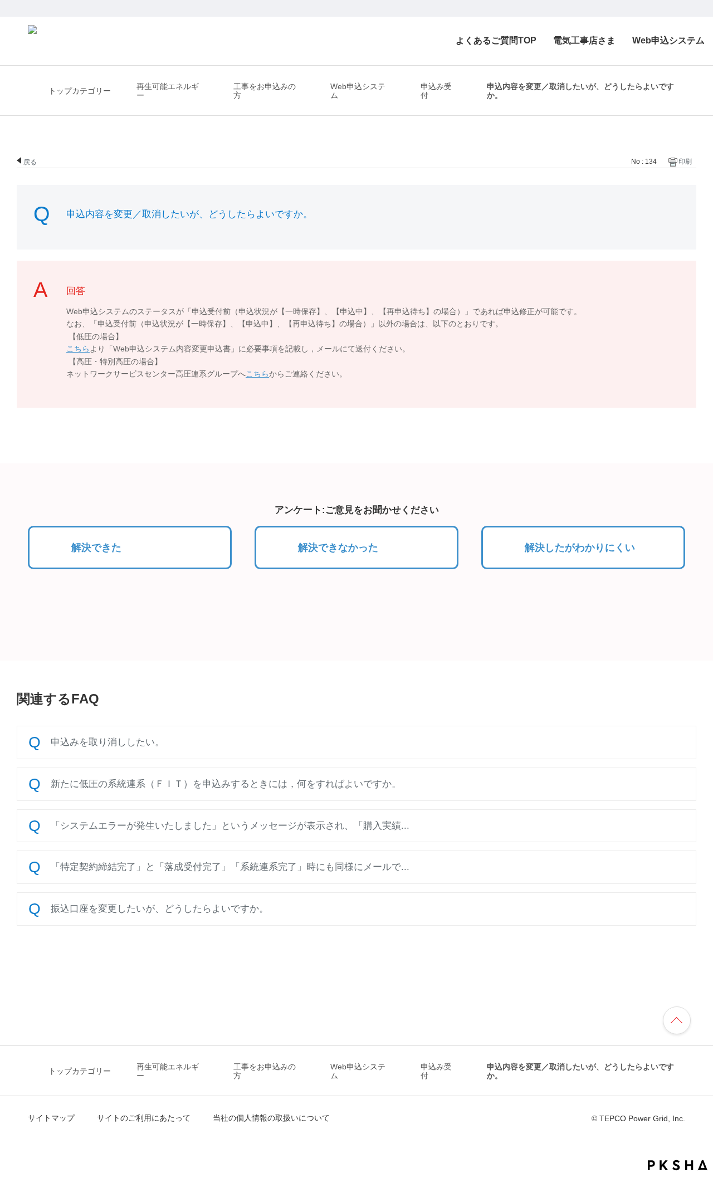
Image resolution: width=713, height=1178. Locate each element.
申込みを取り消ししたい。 (107, 741)
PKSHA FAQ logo (677, 1165)
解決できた (96, 547)
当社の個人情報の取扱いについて (271, 1117)
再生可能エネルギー (167, 90)
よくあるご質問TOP (496, 40)
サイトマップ (51, 1117)
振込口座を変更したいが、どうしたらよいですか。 (159, 908)
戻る (30, 161)
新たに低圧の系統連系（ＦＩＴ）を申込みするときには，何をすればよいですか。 (226, 783)
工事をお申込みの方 (264, 90)
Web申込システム (668, 40)
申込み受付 (436, 90)
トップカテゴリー (79, 90)
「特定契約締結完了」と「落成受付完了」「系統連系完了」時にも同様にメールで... (230, 866)
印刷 (685, 161)
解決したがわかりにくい (580, 547)
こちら (78, 348)
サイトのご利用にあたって (144, 1117)
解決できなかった (338, 547)
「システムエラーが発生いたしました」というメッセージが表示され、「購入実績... (230, 825)
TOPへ (681, 1018)
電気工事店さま (584, 40)
